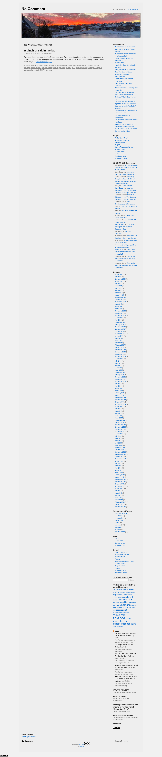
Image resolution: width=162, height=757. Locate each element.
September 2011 (120, 486)
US (117, 626)
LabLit (117, 631)
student (84, 68)
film (43, 68)
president (123, 609)
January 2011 (119, 504)
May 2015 (118, 386)
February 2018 (120, 322)
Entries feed (119, 541)
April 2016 (118, 368)
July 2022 (118, 277)
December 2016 (120, 349)
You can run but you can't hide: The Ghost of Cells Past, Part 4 (125, 655)
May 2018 (118, 320)
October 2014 (119, 402)
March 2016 (119, 370)
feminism (129, 595)
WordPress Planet (121, 158)
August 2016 (119, 359)
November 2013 (120, 427)
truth (114, 626)
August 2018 (119, 318)
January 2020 (119, 295)
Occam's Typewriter (131, 9)
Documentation (120, 142)
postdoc (116, 609)
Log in (117, 538)
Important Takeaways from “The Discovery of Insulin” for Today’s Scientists (125, 106)
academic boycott (121, 513)
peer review (117, 607)
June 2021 (118, 286)
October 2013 (119, 429)
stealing (79, 68)
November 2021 (120, 279)
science (53, 65)
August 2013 (119, 434)
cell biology (126, 592)
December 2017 (120, 327)
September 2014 (120, 404)
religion (128, 612)
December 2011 (120, 479)
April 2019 (118, 306)
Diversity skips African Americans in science (126, 246)
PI (127, 607)
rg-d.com (82, 746)
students (125, 623)
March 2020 (119, 292)
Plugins (117, 145)
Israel (130, 597)
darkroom (34, 68)
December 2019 (120, 297)
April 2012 (118, 470)
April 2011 (118, 497)
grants (124, 597)
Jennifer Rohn (119, 224)
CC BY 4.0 (81, 744)
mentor (68, 68)
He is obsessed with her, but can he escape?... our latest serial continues (126, 678)
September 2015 (120, 381)
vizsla (121, 626)
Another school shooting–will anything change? (126, 237)
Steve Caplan (47, 53)
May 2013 (118, 440)
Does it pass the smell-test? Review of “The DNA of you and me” (125, 96)
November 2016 (120, 352)
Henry (117, 181)
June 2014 (118, 411)
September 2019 (120, 302)
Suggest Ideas (120, 149)
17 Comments (47, 70)
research (47, 65)
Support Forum (120, 151)
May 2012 (118, 468)
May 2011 (118, 495)
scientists (117, 621)
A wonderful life (120, 76)
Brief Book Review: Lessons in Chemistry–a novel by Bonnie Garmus (125, 49)
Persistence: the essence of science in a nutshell (125, 54)
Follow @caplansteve (29, 737)
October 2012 (119, 456)
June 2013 (118, 438)
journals (115, 600)
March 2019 (119, 308)
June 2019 (118, 304)
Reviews (118, 527)
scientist (128, 619)
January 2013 (119, 450)
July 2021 (118, 283)
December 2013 (120, 425)
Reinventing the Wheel (122, 131)
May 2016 (118, 365)
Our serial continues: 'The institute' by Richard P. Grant (125, 634)
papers (133, 605)
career (121, 592)
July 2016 (118, 361)
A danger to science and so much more (126, 241)
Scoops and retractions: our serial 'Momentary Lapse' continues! (126, 666)
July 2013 (118, 436)
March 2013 (119, 445)
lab (120, 599)
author (125, 589)
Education (34, 65)
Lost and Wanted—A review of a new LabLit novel (126, 111)
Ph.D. (73, 68)
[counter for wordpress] (116, 728)
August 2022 (119, 274)
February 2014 (120, 420)
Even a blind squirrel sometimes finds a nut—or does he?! (126, 251)
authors (131, 590)
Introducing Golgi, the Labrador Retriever (125, 173)
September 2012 (120, 459)
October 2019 (119, 299)
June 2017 (118, 338)
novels (120, 605)
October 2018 (119, 313)
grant (120, 597)
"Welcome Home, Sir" (122, 140)
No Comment (33, 8)
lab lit (124, 599)
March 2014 (119, 418)
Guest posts (119, 520)
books (116, 591)
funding (115, 597)
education (120, 518)
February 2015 (120, 393)
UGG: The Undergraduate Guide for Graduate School (124, 226)
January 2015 (119, 395)
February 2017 (120, 345)
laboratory (116, 602)
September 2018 (120, 315)
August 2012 (119, 461)
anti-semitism (117, 590)
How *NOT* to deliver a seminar (126, 129)
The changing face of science (125, 101)
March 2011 (119, 500)
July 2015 (118, 384)
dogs (115, 594)
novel (115, 605)
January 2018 (119, 324)
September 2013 (120, 431)
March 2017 (119, 343)
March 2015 (119, 390)
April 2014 (118, 415)
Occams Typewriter (121, 741)
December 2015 (120, 377)
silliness (126, 621)
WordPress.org (120, 545)
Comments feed (120, 543)
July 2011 (118, 491)
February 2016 (120, 372)
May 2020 (118, 290)
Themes (117, 154)
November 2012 (120, 454)
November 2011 (120, 481)
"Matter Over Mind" (121, 138)
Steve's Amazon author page (124, 147)
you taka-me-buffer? (34, 70)
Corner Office (119, 63)
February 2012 (120, 475)
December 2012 (120, 452)
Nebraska (128, 602)
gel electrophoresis (51, 68)
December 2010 (120, 506)
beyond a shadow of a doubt (83, 65)
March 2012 (119, 472)
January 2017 (119, 347)
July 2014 (118, 409)
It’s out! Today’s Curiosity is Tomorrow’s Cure (124, 59)
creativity (132, 592)
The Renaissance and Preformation (122, 116)
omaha (127, 605)
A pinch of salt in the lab (39, 50)
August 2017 (119, 336)
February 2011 (120, 502)
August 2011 (119, 488)
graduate (62, 68)
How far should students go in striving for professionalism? (125, 125)
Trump (133, 623)
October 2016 (119, 354)
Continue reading (44, 61)
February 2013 (120, 447)
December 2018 (120, 311)
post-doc (132, 607)
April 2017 (118, 340)
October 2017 (119, 331)
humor (41, 65)
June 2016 (118, 363)
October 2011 (119, 484)
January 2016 (119, 374)
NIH (135, 602)
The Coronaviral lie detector (124, 92)
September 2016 (120, 356)
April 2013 (118, 443)
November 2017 (120, 329)
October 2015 (119, 379)
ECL (39, 68)
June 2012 (118, 465)
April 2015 (118, 388)
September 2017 (120, 333)
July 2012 (118, 463)
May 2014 (118, 413)
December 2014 (120, 397)
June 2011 (118, 493)
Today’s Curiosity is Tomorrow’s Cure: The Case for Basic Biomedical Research (125, 71)
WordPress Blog (120, 156)
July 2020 (118, 288)
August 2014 (119, 406)
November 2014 (120, 399)
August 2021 (119, 281)
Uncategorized (62, 65)
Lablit (129, 599)
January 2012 (119, 477)
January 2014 (119, 422)
